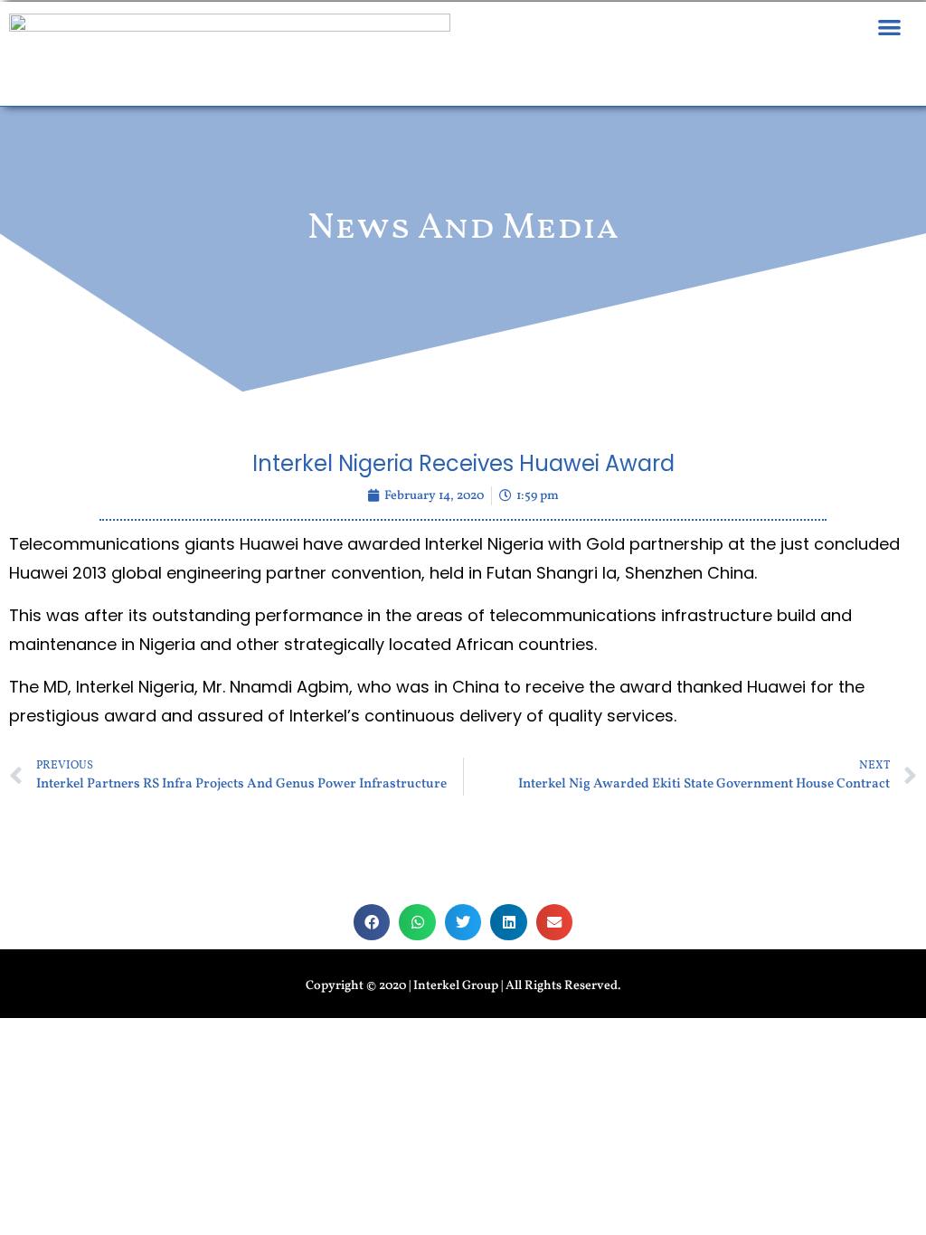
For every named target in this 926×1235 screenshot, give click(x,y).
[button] (889, 26)
